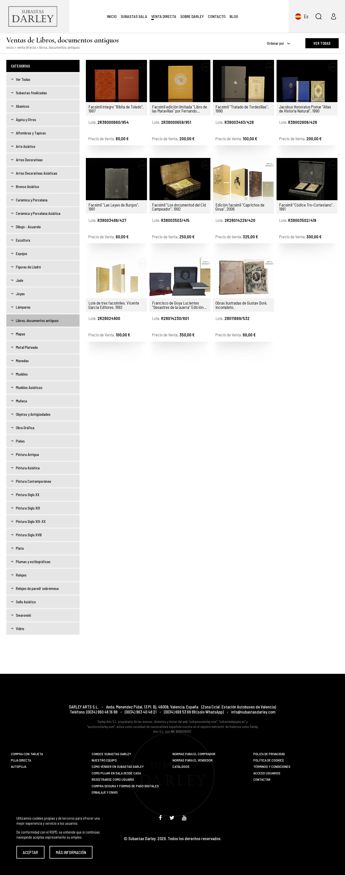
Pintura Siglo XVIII (29, 535)
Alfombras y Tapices (31, 133)
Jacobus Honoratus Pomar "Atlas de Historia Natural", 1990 (305, 109)
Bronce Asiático (27, 186)
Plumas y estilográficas (33, 561)
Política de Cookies (268, 760)
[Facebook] (160, 817)
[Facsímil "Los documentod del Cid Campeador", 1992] (180, 179)
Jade (19, 280)
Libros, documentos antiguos (37, 320)
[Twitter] (171, 817)
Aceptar (30, 852)
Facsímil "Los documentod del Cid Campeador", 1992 (179, 207)
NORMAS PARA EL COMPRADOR (194, 754)
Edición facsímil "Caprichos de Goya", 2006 (239, 207)
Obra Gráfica (25, 427)
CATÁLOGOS (181, 766)
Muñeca (21, 401)
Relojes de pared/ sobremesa (37, 588)
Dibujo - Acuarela (28, 226)
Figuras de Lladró (28, 267)
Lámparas (23, 307)
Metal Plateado (27, 347)
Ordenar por (276, 43)
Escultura (23, 240)
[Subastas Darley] (34, 16)
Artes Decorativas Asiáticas (36, 173)
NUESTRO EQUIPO (104, 760)
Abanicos (22, 106)
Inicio (112, 16)
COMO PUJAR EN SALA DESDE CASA (116, 773)
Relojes (21, 575)
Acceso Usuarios (266, 773)
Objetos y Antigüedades (33, 414)
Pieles (20, 441)
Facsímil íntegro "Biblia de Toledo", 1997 (116, 109)
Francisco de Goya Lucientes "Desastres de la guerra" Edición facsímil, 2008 (178, 305)
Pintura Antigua (27, 454)
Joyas (20, 293)
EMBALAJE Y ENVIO (105, 792)
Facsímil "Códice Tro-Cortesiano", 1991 (306, 207)
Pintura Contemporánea (33, 481)
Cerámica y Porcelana (31, 200)
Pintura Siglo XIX (28, 508)
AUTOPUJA (18, 766)
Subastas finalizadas (31, 92)
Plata (20, 548)
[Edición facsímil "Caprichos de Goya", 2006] (243, 179)
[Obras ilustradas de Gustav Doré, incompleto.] (243, 277)
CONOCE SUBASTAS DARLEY (111, 754)
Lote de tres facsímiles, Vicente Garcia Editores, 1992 (113, 305)
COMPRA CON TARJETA (27, 754)
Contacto (217, 16)
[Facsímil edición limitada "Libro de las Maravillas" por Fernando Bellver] (180, 81)
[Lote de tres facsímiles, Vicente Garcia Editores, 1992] (116, 277)
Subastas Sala (134, 16)
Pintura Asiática (28, 468)
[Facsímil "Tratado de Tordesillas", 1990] (243, 81)
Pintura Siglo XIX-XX (31, 521)
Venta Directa (163, 16)
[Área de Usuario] (334, 16)
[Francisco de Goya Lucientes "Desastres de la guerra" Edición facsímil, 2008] (180, 277)
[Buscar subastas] (318, 16)
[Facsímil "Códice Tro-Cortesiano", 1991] (307, 179)
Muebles (22, 374)
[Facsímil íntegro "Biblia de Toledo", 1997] (116, 81)
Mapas (20, 334)
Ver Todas (23, 79)
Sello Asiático (26, 602)
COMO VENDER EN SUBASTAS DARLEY (118, 766)
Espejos (21, 253)
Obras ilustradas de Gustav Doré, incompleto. (241, 305)
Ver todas (322, 43)
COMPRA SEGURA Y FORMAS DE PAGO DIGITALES (125, 786)
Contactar (261, 779)
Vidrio (20, 628)
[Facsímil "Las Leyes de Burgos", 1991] (116, 179)
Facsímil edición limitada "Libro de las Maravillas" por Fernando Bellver (179, 109)
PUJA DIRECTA (21, 760)
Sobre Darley (192, 16)
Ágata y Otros (26, 119)
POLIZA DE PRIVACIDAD (269, 754)
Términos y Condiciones (271, 766)
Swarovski (23, 615)
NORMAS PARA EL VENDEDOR (193, 760)
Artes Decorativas (29, 159)
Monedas (22, 360)
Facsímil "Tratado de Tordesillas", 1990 (242, 109)
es (306, 16)
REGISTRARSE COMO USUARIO (113, 779)
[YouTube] (184, 817)
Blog (234, 16)
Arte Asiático (25, 146)
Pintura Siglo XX (27, 494)
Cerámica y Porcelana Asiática (38, 213)
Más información (71, 852)
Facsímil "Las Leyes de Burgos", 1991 (113, 207)
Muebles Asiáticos (29, 387)
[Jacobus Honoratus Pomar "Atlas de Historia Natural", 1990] (307, 81)
